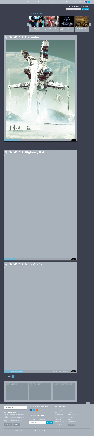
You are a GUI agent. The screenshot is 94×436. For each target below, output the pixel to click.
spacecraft (15, 140)
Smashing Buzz (72, 421)
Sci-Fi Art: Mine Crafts (25, 264)
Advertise (16, 424)
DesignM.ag (58, 419)
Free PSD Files (58, 424)
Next (90, 24)
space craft (19, 371)
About (68, 2)
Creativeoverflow (59, 416)
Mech (14, 259)
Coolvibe (11, 2)
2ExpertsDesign (59, 409)
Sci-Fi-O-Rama (71, 417)
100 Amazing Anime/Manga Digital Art (50, 30)
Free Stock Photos (72, 409)
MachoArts (70, 412)
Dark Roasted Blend (60, 417)
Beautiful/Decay (59, 414)
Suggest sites (71, 424)
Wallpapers (51, 2)
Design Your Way (59, 421)
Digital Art (35, 2)
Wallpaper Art (71, 423)
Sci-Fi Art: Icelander (24, 37)
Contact (74, 2)
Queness (70, 416)
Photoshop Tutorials (73, 414)
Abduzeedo (58, 412)
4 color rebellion (59, 410)
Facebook (86, 2)
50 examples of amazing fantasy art (35, 29)
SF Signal (70, 419)
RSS (37, 410)
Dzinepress (58, 423)
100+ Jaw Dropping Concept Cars (80, 29)
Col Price (9, 140)
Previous (28, 24)
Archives (61, 2)
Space (14, 371)
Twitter (89, 2)
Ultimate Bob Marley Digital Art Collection (65, 29)
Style (43, 2)
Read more (8, 424)
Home (28, 2)
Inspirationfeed (71, 410)
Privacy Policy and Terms (41, 430)
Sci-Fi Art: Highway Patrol (28, 152)
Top (88, 403)
